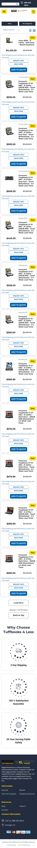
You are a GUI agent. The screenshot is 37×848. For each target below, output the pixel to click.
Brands (22, 790)
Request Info (18, 60)
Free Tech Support (9, 794)
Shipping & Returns (27, 794)
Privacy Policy (11, 845)
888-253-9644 (27, 4)
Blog (3, 806)
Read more (18, 64)
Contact (5, 810)
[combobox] (11, 30)
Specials (5, 790)
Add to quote (18, 70)
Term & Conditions (24, 845)
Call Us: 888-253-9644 (14, 821)
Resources (6, 802)
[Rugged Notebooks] (19, 11)
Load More (18, 603)
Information (7, 786)
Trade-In (22, 806)
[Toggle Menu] (4, 11)
